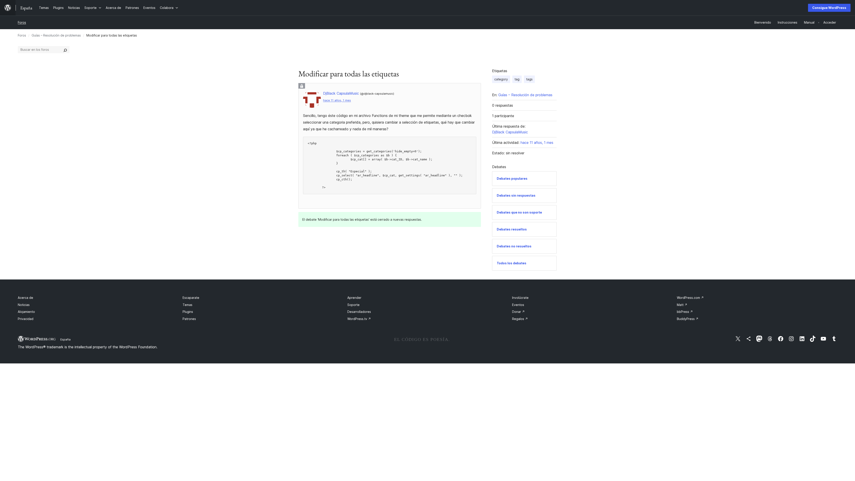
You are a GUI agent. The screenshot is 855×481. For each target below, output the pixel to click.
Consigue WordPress (829, 8)
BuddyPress (687, 319)
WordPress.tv (359, 319)
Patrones (189, 319)
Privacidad (25, 319)
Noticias (24, 305)
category (501, 79)
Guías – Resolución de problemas (56, 35)
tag (517, 79)
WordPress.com (690, 298)
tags (529, 79)
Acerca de (25, 298)
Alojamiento (26, 312)
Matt (682, 305)
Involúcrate (520, 298)
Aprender (354, 298)
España (65, 339)
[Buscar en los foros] (65, 49)
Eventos (518, 305)
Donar (518, 312)
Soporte (353, 305)
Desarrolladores (359, 312)
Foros (22, 22)
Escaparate (191, 298)
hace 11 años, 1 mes (337, 100)
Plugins (188, 312)
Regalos (520, 319)
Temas (187, 305)
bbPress (685, 312)
